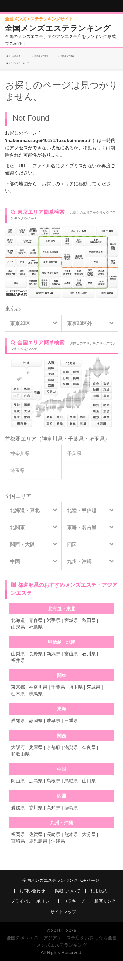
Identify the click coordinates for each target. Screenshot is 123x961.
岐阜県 (53, 720)
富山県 (71, 653)
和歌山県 (20, 753)
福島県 (36, 627)
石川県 (89, 653)
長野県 (36, 653)
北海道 (18, 620)
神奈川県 (52, 439)
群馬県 (36, 693)
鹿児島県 (38, 841)
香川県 (36, 807)
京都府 (53, 747)
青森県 (36, 620)
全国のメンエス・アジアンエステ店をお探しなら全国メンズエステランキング (62, 941)
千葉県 (76, 439)
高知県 (53, 807)
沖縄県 (58, 841)
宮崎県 (18, 841)
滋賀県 (71, 747)
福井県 (18, 660)
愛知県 (18, 720)
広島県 (36, 780)
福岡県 (18, 834)
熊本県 (71, 834)
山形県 (18, 627)
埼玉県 (97, 439)
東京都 (13, 308)
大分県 (89, 834)
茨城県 (93, 687)
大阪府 (18, 747)
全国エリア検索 (67, 56)
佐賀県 (36, 834)
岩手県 (53, 620)
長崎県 (53, 834)
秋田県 (89, 620)
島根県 (53, 780)
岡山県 (18, 780)
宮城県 (71, 620)
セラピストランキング (19, 63)
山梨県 (18, 653)
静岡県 (36, 720)
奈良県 (89, 747)
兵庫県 (36, 747)
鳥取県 (71, 780)
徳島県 (71, 807)
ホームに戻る (14, 56)
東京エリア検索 (41, 56)
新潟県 (53, 653)
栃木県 (18, 693)
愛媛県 (18, 807)
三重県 (71, 720)
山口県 (89, 780)
